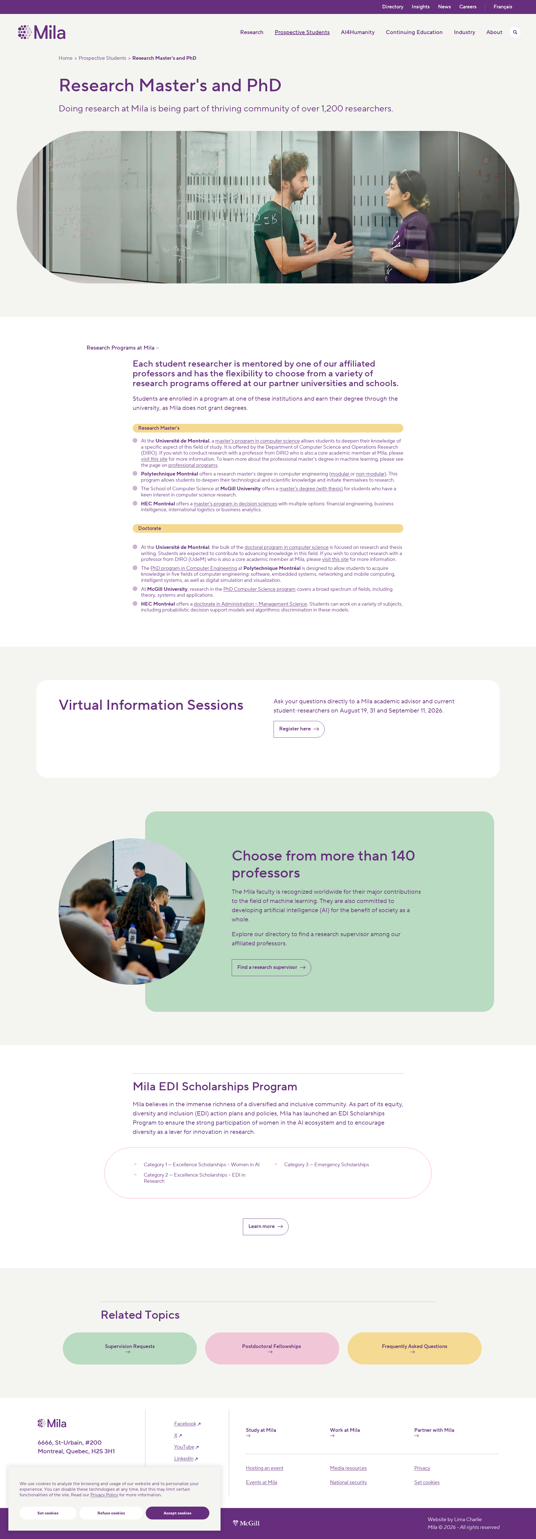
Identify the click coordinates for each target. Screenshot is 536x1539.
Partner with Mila (434, 1430)
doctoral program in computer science (287, 547)
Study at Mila (261, 1430)
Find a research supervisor (267, 967)
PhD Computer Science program (259, 589)
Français (503, 7)
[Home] (41, 37)
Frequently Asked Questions (414, 1346)
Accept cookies (178, 1513)
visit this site (154, 459)
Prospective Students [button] (302, 32)
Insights (421, 7)
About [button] (494, 32)
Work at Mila (345, 1430)
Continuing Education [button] (414, 32)
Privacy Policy (104, 1495)
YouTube (184, 1447)
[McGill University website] (246, 1523)
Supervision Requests (130, 1346)
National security (348, 1482)
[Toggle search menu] (515, 32)
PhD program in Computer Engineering (193, 568)
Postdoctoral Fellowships (272, 1346)
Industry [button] (464, 32)
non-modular (370, 474)
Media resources (348, 1468)
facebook (185, 1424)
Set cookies (48, 1513)
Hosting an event (264, 1468)
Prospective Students (102, 58)
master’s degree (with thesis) (311, 489)
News (444, 7)
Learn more (261, 1226)
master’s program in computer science (257, 441)
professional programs (192, 465)
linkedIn (183, 1459)
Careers (468, 7)
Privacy (422, 1468)
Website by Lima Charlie (455, 1519)
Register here (295, 729)
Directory (392, 7)
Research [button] (252, 32)
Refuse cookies (111, 1513)
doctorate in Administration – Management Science (250, 604)
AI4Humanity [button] (358, 32)
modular (340, 474)
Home (66, 58)
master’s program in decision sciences (235, 504)
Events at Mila (261, 1482)
